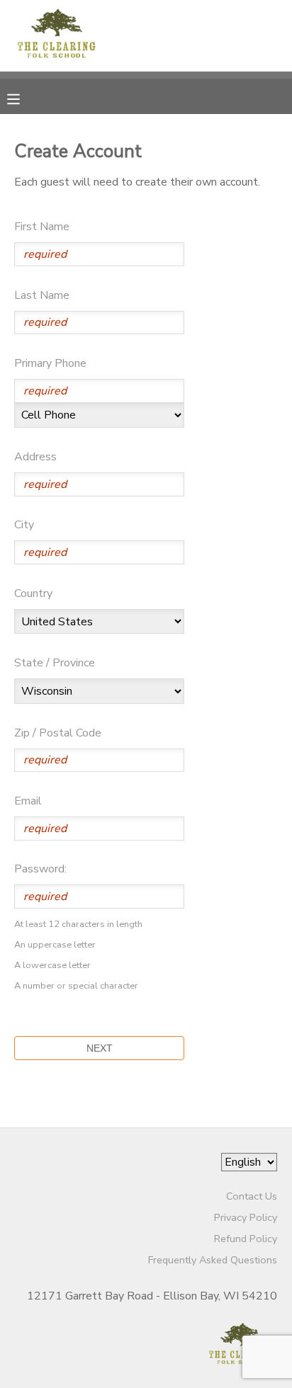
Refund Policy (245, 1238)
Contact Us (251, 1196)
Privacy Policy (245, 1217)
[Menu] (24, 98)
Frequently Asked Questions (212, 1260)
